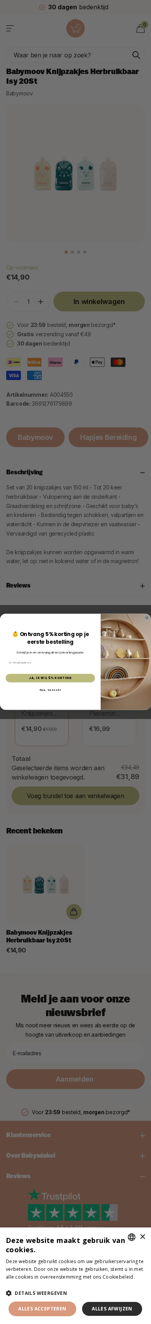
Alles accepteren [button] (42, 1308)
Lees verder (19, 1284)
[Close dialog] (146, 618)
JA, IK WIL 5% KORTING (50, 678)
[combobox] (132, 1237)
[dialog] (75, 1275)
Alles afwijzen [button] (112, 1308)
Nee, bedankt (50, 689)
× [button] (142, 1237)
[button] (75, 1293)
